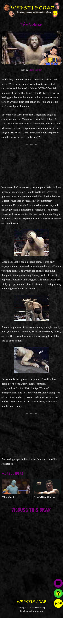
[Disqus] (31, 551)
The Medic (8, 497)
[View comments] (58, 583)
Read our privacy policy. (31, 611)
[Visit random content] (58, 593)
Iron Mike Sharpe (44, 497)
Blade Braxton (35, 70)
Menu (58, 603)
